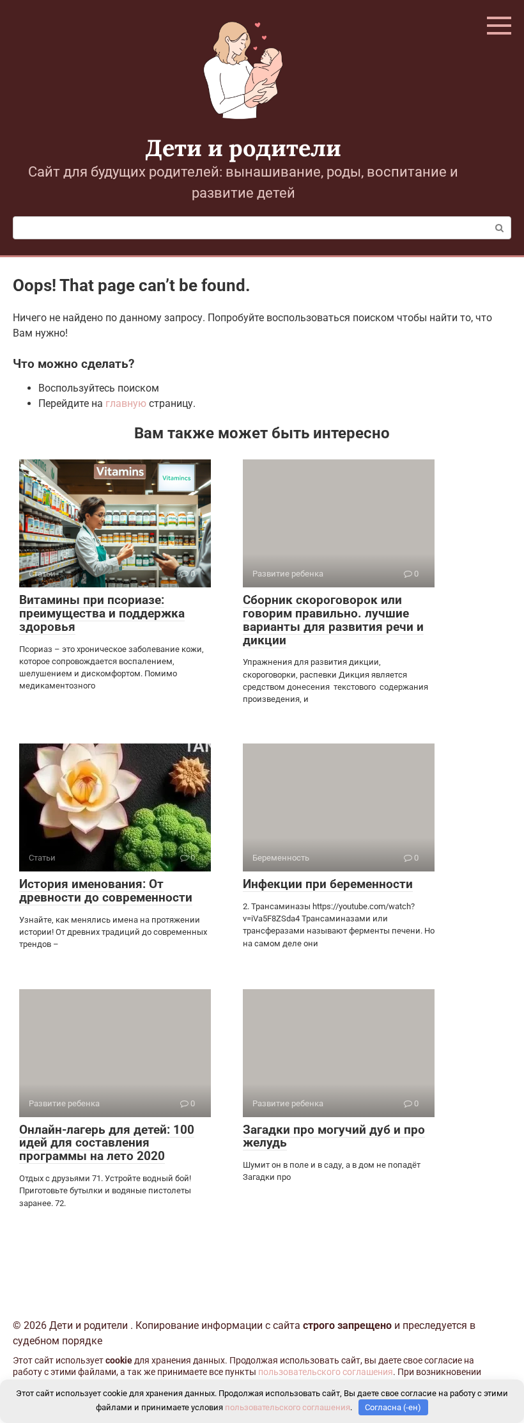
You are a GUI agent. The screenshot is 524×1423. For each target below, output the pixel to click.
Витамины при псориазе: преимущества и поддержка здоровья (102, 613)
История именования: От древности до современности (105, 891)
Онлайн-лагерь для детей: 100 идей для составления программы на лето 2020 (106, 1143)
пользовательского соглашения (325, 1372)
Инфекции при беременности (328, 884)
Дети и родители (243, 148)
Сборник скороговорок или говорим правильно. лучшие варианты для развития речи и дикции (333, 620)
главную (125, 403)
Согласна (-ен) (393, 1407)
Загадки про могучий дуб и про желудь (334, 1136)
